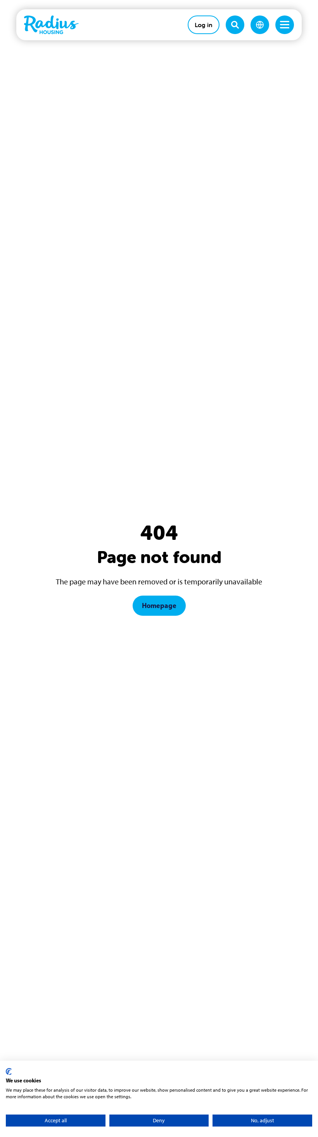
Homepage (159, 605)
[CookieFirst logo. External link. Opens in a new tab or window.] (9, 1071)
